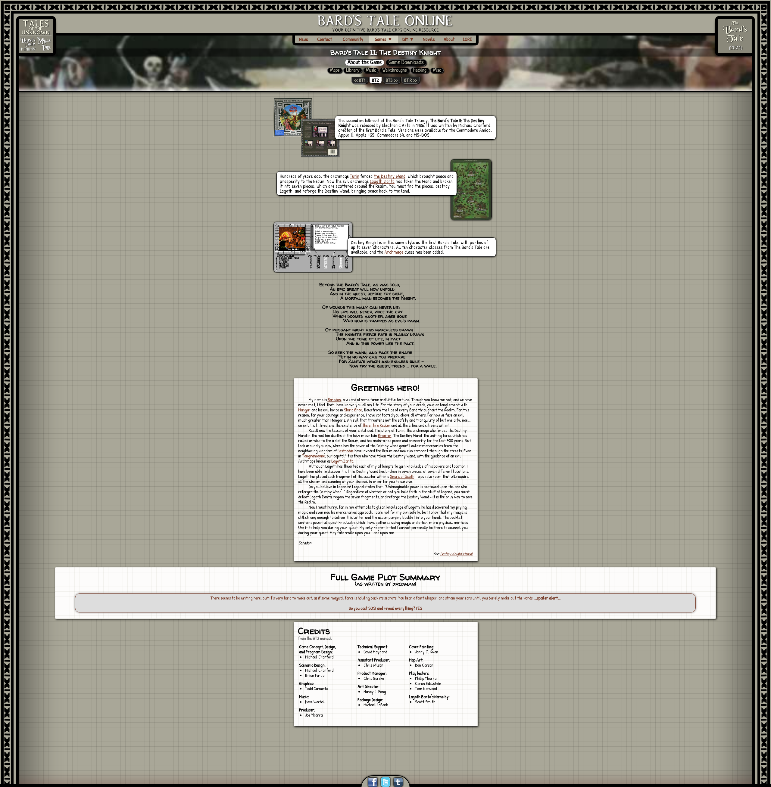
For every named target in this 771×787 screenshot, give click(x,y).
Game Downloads (406, 63)
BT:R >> (410, 80)
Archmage (393, 252)
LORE (467, 39)
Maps (334, 70)
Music (371, 70)
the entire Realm (376, 425)
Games (383, 39)
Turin (354, 176)
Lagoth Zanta (382, 181)
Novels (429, 39)
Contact (324, 39)
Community (353, 39)
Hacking (419, 70)
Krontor (385, 435)
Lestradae (346, 451)
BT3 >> (392, 80)
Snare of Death (402, 476)
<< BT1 (359, 80)
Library (352, 70)
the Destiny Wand (389, 176)
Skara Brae (353, 410)
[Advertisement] (385, 743)
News (303, 39)
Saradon (334, 399)
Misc (437, 70)
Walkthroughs (394, 70)
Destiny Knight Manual (456, 553)
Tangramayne (313, 456)
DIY (408, 39)
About (449, 39)
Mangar (304, 410)
